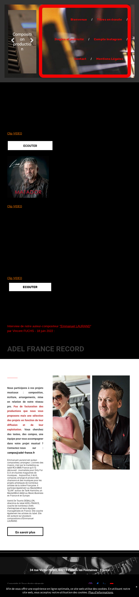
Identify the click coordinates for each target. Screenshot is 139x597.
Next (32, 40)
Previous (12, 40)
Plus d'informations (100, 592)
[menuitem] (79, 19)
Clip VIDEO (14, 133)
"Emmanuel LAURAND (75, 326)
